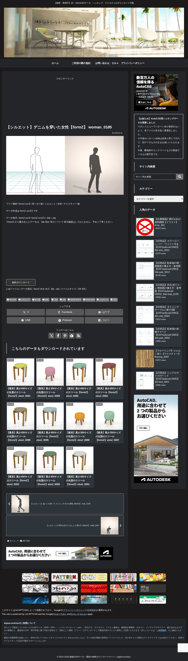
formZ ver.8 (90, 300)
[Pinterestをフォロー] (65, 336)
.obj (64, 300)
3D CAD (13, 300)
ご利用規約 (161, 630)
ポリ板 (37, 300)
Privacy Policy (59, 614)
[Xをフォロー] (51, 336)
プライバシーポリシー (74, 610)
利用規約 (91, 610)
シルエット (25, 300)
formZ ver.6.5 (75, 300)
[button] (104, 320)
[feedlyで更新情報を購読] (72, 336)
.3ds (56, 300)
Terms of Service (78, 614)
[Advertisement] (65, 101)
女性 (47, 300)
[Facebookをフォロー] (58, 336)
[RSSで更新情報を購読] (78, 336)
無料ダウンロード (21, 282)
